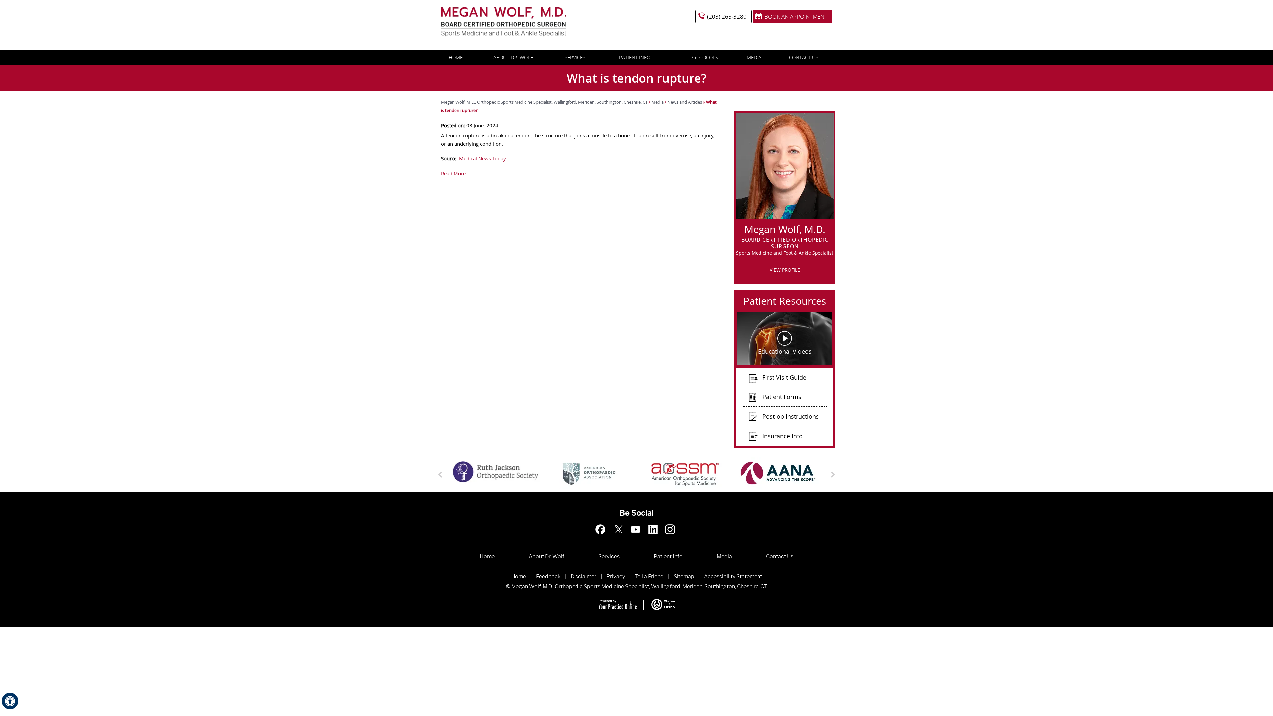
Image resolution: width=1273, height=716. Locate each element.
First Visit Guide (784, 377)
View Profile (785, 270)
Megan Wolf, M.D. (784, 228)
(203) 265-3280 (727, 16)
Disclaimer (583, 576)
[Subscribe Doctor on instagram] (636, 537)
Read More (453, 173)
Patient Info (634, 57)
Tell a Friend (649, 576)
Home (456, 57)
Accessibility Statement (733, 576)
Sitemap (684, 576)
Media (754, 57)
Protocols (704, 57)
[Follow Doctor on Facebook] (603, 537)
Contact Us (803, 57)
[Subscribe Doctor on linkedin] (653, 537)
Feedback (548, 576)
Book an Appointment (795, 16)
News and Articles (684, 102)
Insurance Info (782, 436)
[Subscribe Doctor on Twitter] (620, 537)
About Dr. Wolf (513, 57)
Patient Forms (781, 397)
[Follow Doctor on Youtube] (670, 537)
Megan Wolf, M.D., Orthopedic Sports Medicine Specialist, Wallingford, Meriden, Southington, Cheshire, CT (545, 102)
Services (575, 57)
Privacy (615, 576)
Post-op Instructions (790, 416)
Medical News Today (482, 158)
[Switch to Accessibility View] (10, 701)
